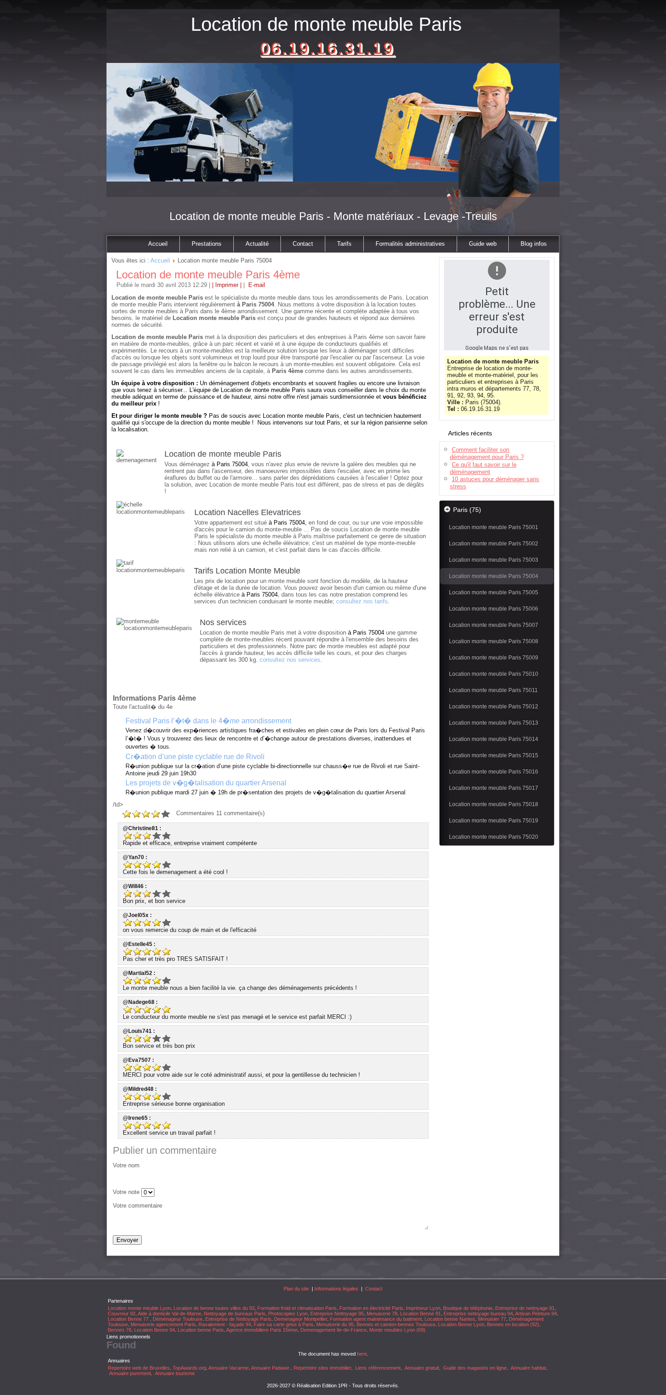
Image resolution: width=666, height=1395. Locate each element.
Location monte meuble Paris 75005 (493, 592)
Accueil (158, 243)
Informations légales (336, 1288)
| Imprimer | (226, 285)
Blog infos (534, 243)
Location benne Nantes (450, 1319)
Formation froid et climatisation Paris (297, 1308)
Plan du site (296, 1288)
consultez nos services (290, 659)
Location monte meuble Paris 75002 (493, 543)
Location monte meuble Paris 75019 (493, 820)
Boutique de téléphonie (467, 1308)
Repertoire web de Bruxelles (139, 1368)
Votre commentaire (137, 1205)
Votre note (126, 1192)
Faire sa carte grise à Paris (284, 1324)
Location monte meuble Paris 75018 (493, 804)
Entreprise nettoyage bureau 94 (478, 1313)
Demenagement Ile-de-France (333, 1330)
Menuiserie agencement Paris (163, 1324)
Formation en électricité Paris (371, 1308)
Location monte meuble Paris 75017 (493, 788)
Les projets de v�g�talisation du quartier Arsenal (205, 783)
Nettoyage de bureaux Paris (234, 1313)
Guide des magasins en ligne (475, 1368)
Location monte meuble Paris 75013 (493, 723)
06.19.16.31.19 (327, 48)
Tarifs (344, 243)
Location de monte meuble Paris (326, 24)
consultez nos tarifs (362, 601)
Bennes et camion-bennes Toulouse (396, 1324)
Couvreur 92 (121, 1313)
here (362, 1354)
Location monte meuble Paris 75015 (493, 755)
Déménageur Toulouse (178, 1319)
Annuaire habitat (528, 1368)
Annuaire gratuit (422, 1368)
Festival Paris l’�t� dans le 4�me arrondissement (208, 721)
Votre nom (126, 1165)
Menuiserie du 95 (335, 1324)
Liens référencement (378, 1368)
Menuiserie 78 (382, 1313)
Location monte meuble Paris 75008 (493, 641)
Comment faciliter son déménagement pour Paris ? (487, 453)
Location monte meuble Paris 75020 (493, 837)
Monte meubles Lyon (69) (397, 1330)
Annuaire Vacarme (228, 1368)
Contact (303, 243)
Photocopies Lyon (288, 1313)
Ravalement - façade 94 (224, 1324)
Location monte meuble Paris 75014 (493, 739)
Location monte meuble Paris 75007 (493, 625)
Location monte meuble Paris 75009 (493, 658)
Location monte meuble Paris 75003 (493, 560)
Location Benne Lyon (461, 1324)
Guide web (483, 243)
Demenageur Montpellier (300, 1319)
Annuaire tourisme (175, 1373)
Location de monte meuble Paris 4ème (208, 274)
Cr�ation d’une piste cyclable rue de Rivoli (195, 756)
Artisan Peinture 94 (536, 1313)
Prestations (207, 243)
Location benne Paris (201, 1330)
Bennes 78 (119, 1330)
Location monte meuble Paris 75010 (493, 674)
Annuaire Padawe (270, 1368)
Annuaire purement (130, 1373)
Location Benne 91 (420, 1313)
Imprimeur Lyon (423, 1308)
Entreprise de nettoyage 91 (525, 1308)
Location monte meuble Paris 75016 (493, 772)
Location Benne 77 (129, 1319)
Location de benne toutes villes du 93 (214, 1308)
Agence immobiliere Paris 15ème (262, 1330)
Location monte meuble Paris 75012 (493, 706)
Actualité (257, 243)
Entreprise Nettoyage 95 (337, 1313)
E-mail (255, 285)
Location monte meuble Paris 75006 (493, 609)
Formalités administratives (410, 243)
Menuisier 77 (492, 1319)
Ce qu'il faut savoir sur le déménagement (483, 468)
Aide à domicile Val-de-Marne (169, 1313)
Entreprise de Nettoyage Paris (238, 1319)
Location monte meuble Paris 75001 (493, 527)
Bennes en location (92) (513, 1324)
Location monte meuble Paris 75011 (493, 690)
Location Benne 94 (154, 1330)
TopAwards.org (189, 1368)
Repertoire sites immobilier (322, 1368)
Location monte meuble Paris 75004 (493, 576)
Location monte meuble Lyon (139, 1308)
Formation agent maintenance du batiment (376, 1319)
